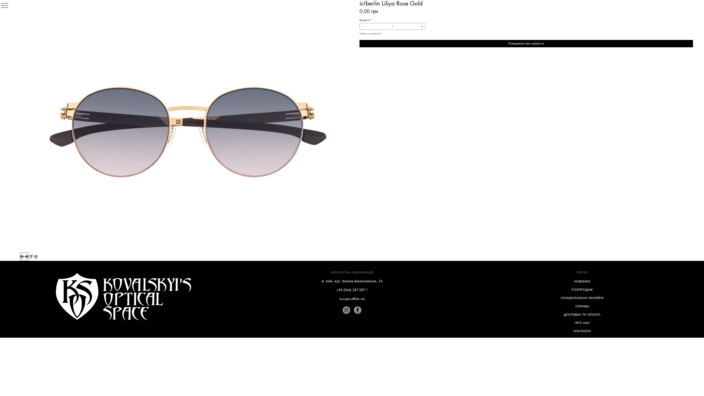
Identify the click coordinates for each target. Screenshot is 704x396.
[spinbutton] (392, 26)
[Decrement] (362, 26)
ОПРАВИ (582, 306)
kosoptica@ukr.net (352, 298)
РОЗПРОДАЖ (582, 289)
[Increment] (422, 26)
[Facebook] (357, 310)
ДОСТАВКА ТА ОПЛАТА (582, 314)
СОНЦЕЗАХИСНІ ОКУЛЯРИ (582, 298)
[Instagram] (346, 310)
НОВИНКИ (582, 281)
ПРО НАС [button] (582, 322)
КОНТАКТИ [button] (582, 331)
